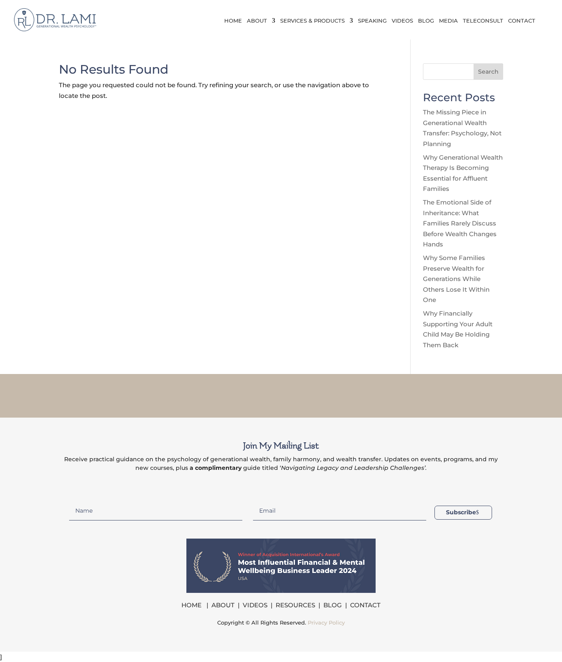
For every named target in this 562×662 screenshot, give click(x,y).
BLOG (332, 605)
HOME (192, 605)
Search (488, 71)
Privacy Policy (326, 622)
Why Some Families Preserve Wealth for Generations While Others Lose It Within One (456, 279)
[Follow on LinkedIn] (292, 394)
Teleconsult (483, 21)
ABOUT (223, 605)
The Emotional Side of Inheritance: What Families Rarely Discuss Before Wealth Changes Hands (460, 223)
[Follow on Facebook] (249, 394)
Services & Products (312, 21)
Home (233, 21)
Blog (426, 21)
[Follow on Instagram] (270, 394)
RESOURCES (295, 605)
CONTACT (365, 605)
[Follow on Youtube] (313, 394)
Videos (402, 21)
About (257, 21)
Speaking (372, 21)
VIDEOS (255, 605)
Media (448, 21)
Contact (521, 21)
